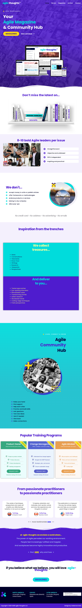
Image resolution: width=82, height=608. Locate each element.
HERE (49, 522)
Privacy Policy (69, 593)
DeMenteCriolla (76, 606)
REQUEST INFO (13, 471)
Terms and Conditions (71, 595)
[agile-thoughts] (11, 3)
